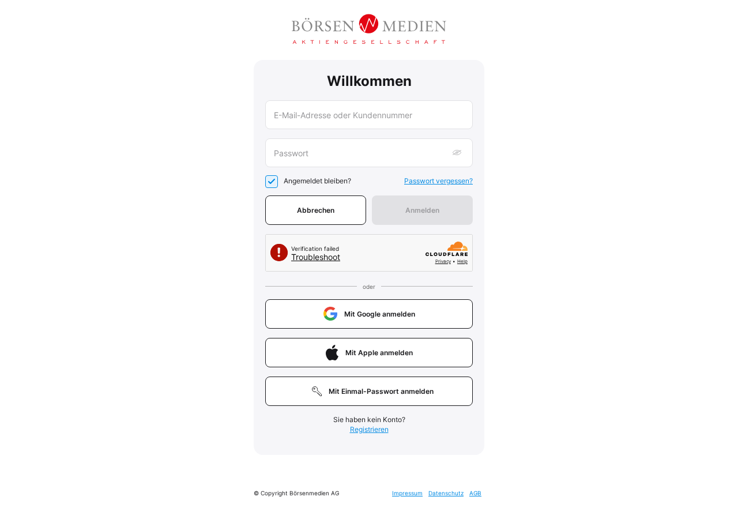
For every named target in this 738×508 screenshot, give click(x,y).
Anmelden (422, 210)
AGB (475, 493)
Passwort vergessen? (438, 180)
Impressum (407, 493)
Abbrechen (315, 210)
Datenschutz (446, 493)
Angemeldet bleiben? (317, 180)
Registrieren (369, 429)
